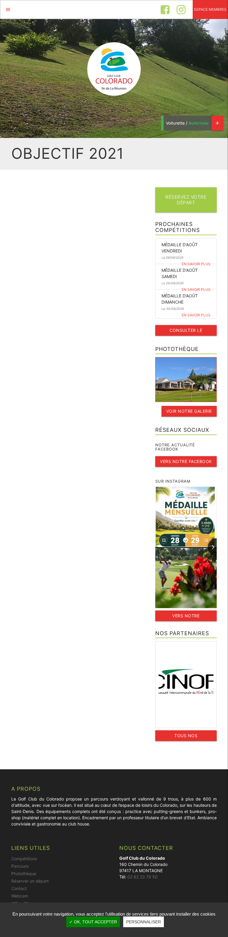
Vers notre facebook (186, 461)
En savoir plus (196, 264)
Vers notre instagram (186, 617)
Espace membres (210, 9)
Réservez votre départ (185, 199)
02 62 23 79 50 (142, 876)
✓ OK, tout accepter (93, 921)
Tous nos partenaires (186, 737)
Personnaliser (143, 921)
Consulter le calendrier (186, 332)
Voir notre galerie (189, 411)
